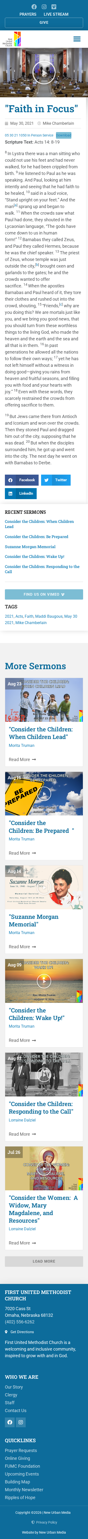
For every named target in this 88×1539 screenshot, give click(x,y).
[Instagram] (44, 6)
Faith (29, 616)
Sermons (35, 512)
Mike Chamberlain (31, 622)
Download (63, 135)
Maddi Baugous (49, 616)
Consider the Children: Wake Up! (34, 556)
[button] (77, 39)
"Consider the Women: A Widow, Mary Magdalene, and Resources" (43, 1209)
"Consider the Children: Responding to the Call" (41, 1107)
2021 (9, 616)
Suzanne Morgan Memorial (30, 546)
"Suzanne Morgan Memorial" (33, 920)
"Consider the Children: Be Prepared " (41, 826)
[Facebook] (34, 6)
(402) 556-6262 (19, 1321)
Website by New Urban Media (44, 1532)
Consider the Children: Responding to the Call (42, 569)
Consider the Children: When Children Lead (39, 524)
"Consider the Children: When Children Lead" (41, 733)
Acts (19, 616)
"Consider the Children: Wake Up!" (37, 1014)
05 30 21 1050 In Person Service (29, 135)
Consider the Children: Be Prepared (37, 536)
